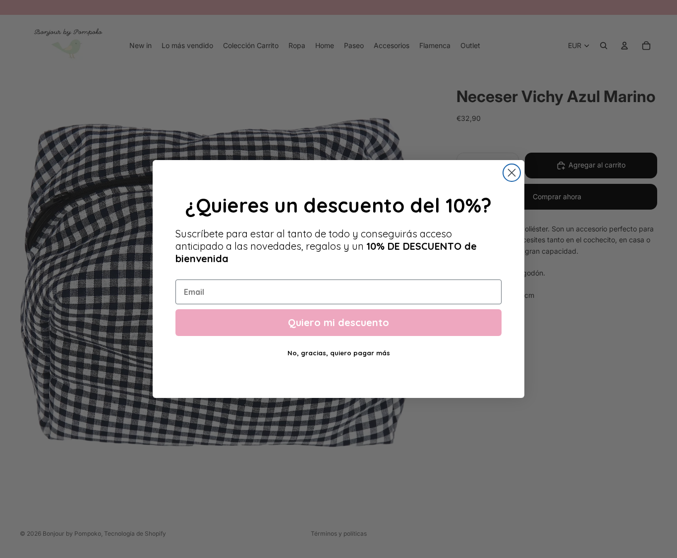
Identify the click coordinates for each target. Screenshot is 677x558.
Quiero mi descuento (338, 322)
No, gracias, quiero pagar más (338, 353)
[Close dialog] (511, 172)
